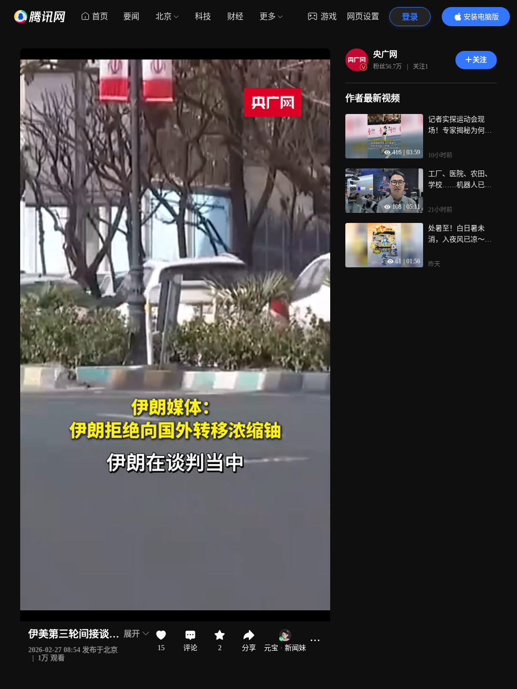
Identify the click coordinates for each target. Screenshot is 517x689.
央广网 (385, 54)
